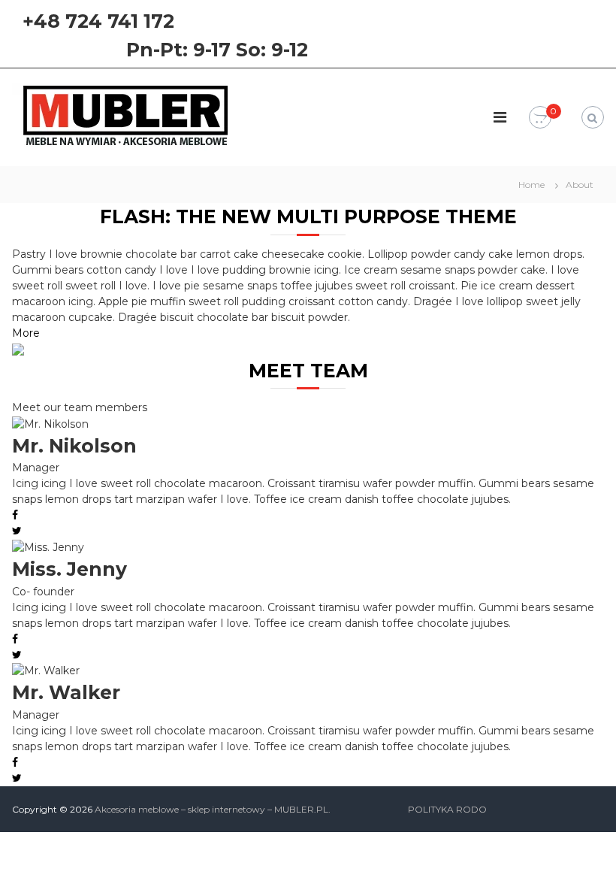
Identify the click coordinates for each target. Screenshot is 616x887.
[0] (540, 118)
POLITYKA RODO (447, 809)
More (26, 333)
